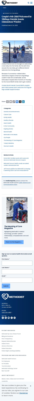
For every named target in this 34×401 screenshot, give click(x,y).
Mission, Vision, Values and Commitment (13, 379)
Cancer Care (7, 114)
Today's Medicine (9, 143)
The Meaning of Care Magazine (13, 140)
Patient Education (7, 348)
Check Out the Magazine (13, 242)
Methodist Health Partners (9, 359)
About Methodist (8, 375)
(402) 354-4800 (6, 312)
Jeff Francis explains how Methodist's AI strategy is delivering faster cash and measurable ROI (17, 169)
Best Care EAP (5, 371)
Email (7, 276)
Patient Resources (8, 330)
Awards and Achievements (12, 111)
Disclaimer (23, 393)
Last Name (8, 268)
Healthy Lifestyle (8, 120)
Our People (7, 137)
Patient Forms (5, 343)
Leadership (5, 381)
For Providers (5, 363)
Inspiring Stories (8, 129)
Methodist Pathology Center (9, 368)
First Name (8, 259)
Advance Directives (7, 346)
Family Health (8, 117)
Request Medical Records (9, 341)
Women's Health (8, 146)
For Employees (6, 361)
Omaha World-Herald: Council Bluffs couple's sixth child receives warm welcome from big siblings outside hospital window (17, 87)
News (4, 7)
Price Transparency (7, 339)
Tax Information (6, 366)
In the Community (9, 126)
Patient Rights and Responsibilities (11, 351)
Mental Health (8, 132)
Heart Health (7, 123)
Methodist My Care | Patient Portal (11, 334)
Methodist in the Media (10, 134)
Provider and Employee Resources (14, 355)
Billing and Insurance (7, 336)
